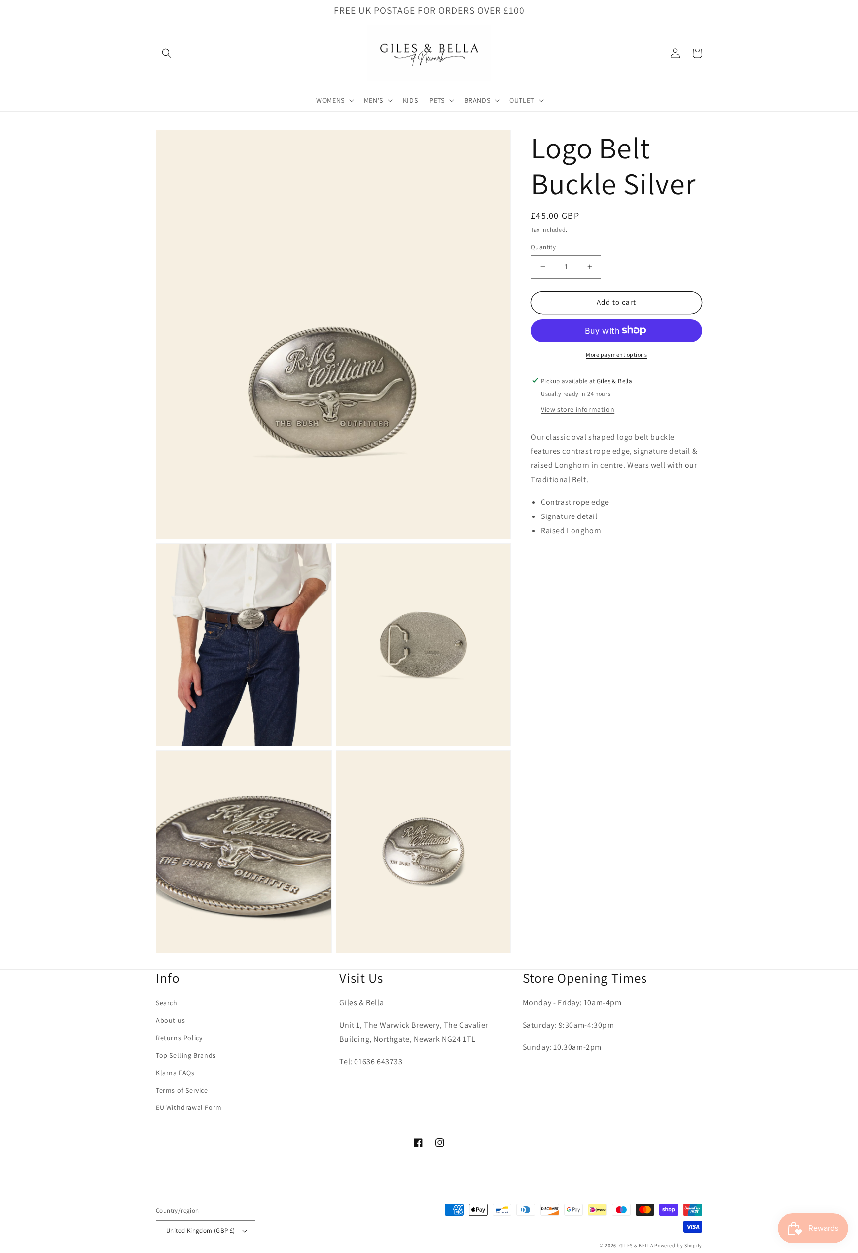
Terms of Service (182, 1090)
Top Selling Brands (186, 1055)
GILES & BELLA (636, 1245)
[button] (167, 53)
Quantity (543, 247)
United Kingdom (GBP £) (200, 1230)
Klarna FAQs (175, 1072)
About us (170, 1020)
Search (167, 1002)
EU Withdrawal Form (189, 1107)
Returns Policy (179, 1037)
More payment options (616, 354)
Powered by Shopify (678, 1245)
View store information (577, 408)
